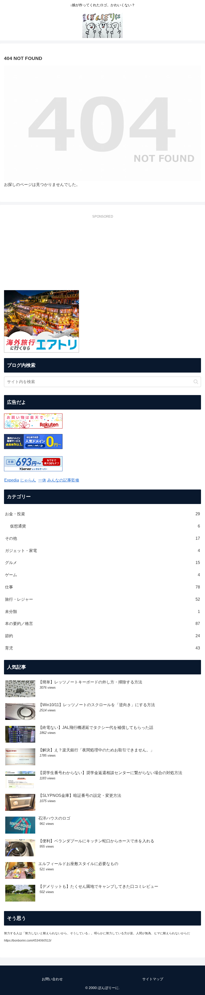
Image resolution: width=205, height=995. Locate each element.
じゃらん (28, 480)
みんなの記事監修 (63, 480)
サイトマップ (152, 979)
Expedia (11, 480)
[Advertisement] (102, 255)
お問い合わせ (52, 979)
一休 (42, 480)
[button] (196, 382)
